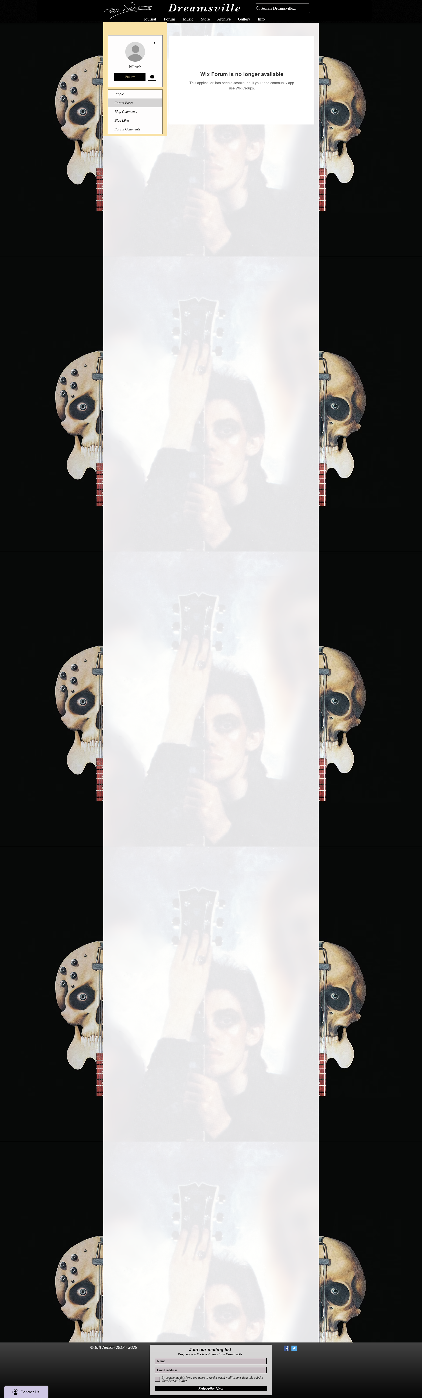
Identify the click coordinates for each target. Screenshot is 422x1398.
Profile (119, 94)
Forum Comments (127, 129)
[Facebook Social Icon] (286, 1348)
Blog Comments (126, 111)
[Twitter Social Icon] (294, 1348)
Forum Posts (124, 103)
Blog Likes (122, 120)
